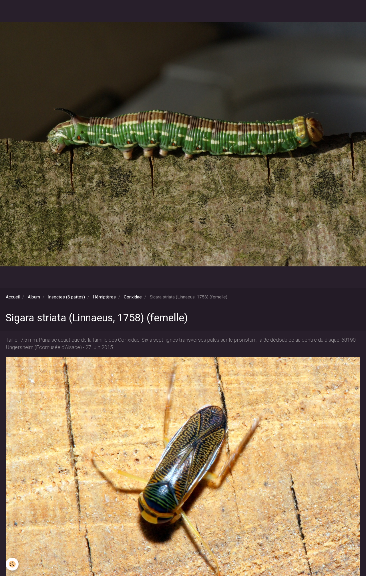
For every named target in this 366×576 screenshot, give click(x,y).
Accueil (13, 297)
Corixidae (133, 297)
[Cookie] (12, 564)
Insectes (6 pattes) (66, 297)
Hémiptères (104, 297)
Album (34, 297)
